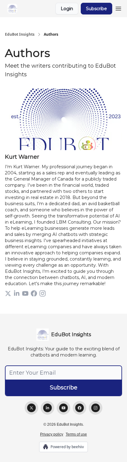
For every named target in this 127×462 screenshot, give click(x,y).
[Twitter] (31, 408)
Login (67, 8)
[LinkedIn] (47, 408)
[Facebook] (79, 408)
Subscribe (96, 8)
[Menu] (118, 7)
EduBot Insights (20, 34)
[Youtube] (63, 408)
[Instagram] (95, 408)
